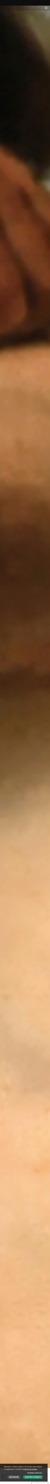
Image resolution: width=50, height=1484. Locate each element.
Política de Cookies (30, 1469)
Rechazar (14, 1477)
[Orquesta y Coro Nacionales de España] (12, 8)
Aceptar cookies (33, 1477)
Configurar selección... (35, 1473)
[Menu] (46, 7)
